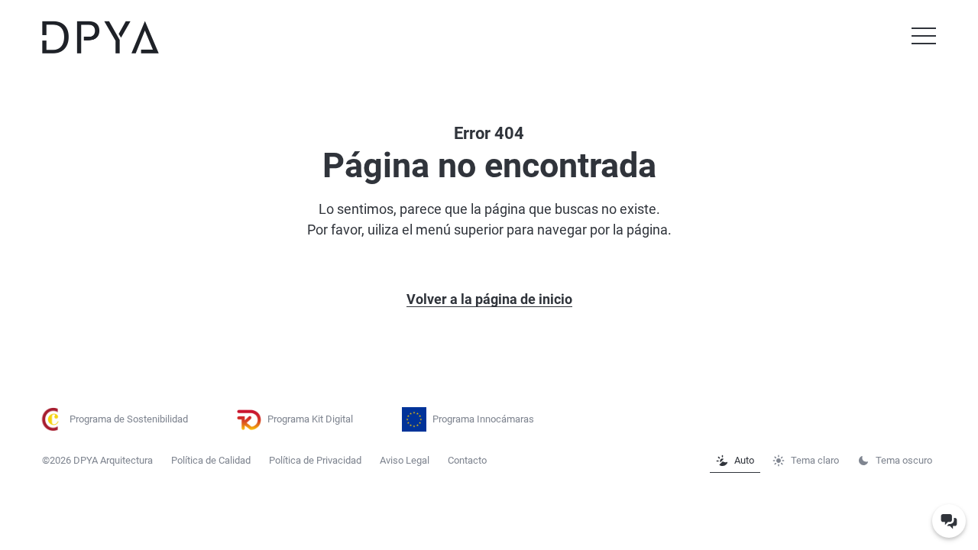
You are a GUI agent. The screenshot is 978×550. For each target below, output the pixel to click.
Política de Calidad (211, 460)
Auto (744, 460)
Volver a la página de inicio (489, 299)
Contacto (467, 460)
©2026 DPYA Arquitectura (97, 460)
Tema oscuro (904, 460)
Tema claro (815, 460)
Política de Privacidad (315, 460)
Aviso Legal (404, 460)
